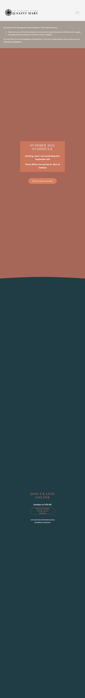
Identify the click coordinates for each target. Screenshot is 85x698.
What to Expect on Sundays (42, 181)
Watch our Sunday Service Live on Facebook (42, 510)
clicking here (36, 39)
